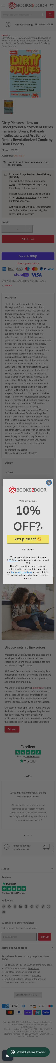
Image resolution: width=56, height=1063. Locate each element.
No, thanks (28, 549)
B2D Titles (12, 560)
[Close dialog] (49, 482)
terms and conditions (21, 572)
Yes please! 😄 (28, 539)
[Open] (7, 1055)
